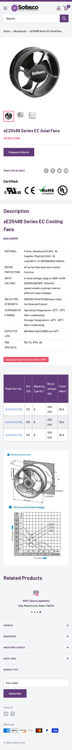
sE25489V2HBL (14, 409)
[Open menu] (5, 8)
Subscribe (15, 693)
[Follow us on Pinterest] (12, 713)
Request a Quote (19, 152)
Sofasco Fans (11, 138)
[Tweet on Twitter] (59, 170)
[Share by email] (66, 170)
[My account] (58, 8)
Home (6, 31)
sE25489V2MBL (14, 422)
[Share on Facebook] (46, 170)
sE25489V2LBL (14, 434)
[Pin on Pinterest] (52, 170)
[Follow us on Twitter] (5, 713)
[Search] (64, 18)
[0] (65, 8)
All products (19, 31)
